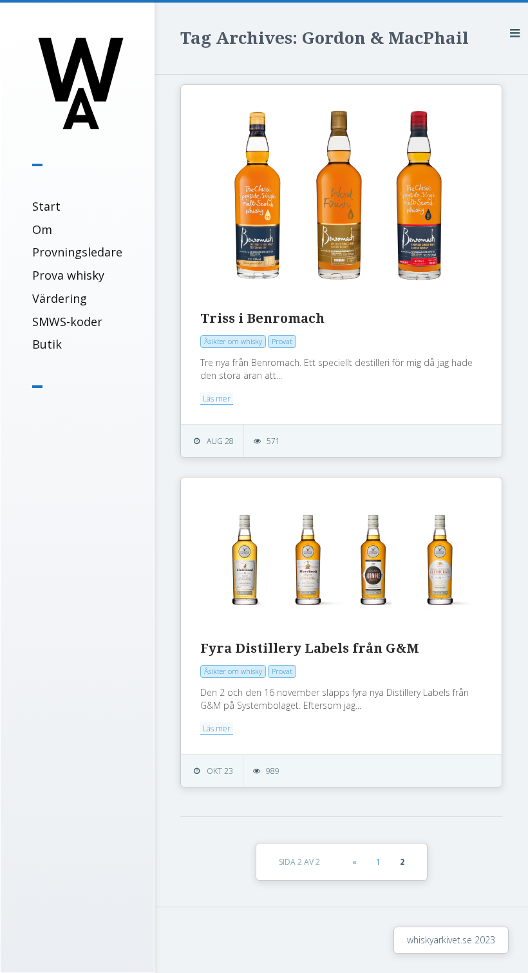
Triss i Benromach (262, 318)
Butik (47, 344)
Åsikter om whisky (233, 341)
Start (46, 206)
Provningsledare (77, 252)
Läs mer (217, 398)
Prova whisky (68, 275)
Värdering (59, 298)
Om (42, 229)
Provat (282, 341)
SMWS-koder (67, 321)
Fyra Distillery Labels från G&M (309, 648)
